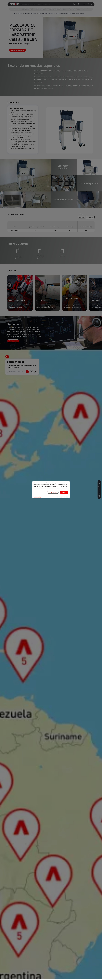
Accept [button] (64, 492)
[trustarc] (65, 497)
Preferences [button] (52, 492)
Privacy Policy (37, 497)
